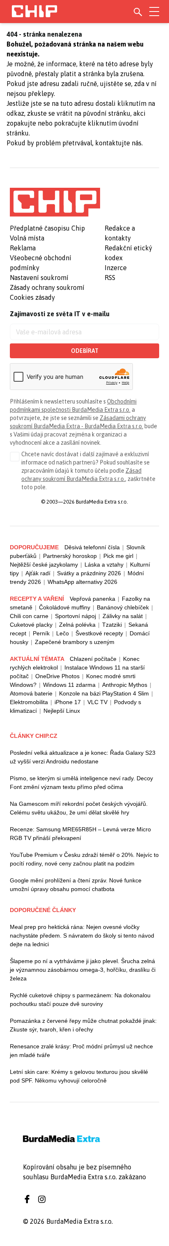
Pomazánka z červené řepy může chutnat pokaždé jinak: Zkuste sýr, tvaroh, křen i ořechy (83, 1025)
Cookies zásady (32, 297)
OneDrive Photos (57, 676)
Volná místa (27, 238)
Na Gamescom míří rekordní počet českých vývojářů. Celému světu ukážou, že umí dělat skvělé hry (79, 808)
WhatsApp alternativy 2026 (82, 582)
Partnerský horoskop (70, 556)
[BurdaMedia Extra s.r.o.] (55, 202)
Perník (41, 633)
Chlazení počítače (93, 659)
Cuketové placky (31, 624)
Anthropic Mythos (124, 684)
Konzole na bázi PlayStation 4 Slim (104, 693)
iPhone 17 (68, 702)
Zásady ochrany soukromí (47, 287)
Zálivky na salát (123, 616)
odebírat (84, 351)
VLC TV (97, 702)
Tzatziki (112, 624)
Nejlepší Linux (61, 710)
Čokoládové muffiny (64, 607)
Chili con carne (29, 616)
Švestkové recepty (99, 633)
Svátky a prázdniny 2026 (89, 573)
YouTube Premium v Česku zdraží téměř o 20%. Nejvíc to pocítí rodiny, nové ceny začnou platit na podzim (84, 859)
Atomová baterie (31, 693)
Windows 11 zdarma (69, 684)
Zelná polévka (77, 624)
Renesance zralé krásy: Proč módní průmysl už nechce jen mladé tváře (81, 1050)
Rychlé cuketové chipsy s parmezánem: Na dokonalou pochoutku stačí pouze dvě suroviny (80, 999)
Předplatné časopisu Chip (47, 228)
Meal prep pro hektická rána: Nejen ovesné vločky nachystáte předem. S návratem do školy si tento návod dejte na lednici (82, 935)
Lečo (62, 633)
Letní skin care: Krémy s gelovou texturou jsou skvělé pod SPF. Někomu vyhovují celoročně (79, 1076)
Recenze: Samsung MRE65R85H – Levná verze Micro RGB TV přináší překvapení (80, 833)
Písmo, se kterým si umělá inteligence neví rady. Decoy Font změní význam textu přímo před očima (81, 782)
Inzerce (116, 267)
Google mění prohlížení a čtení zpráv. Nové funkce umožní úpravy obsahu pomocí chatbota (76, 884)
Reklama (23, 248)
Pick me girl (118, 556)
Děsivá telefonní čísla (92, 547)
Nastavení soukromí (39, 277)
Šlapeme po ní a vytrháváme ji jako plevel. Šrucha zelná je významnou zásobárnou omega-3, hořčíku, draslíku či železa (82, 970)
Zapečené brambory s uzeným (74, 642)
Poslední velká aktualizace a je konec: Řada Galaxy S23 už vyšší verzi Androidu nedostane (82, 757)
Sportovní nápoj (75, 616)
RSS (110, 277)
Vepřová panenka (92, 598)
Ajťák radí (37, 573)
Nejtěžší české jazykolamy (44, 564)
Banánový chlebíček (123, 607)
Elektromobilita (29, 702)
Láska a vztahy (103, 564)
